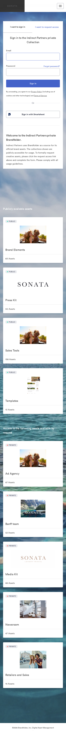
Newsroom (12, 624)
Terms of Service (40, 95)
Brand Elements (15, 250)
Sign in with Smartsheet (33, 114)
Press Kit (10, 300)
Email (8, 50)
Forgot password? (52, 66)
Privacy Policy (36, 91)
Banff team (12, 524)
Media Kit (11, 574)
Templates (11, 401)
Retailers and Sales (17, 675)
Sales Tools (12, 350)
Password (10, 66)
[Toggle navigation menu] (60, 6)
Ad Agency (12, 473)
